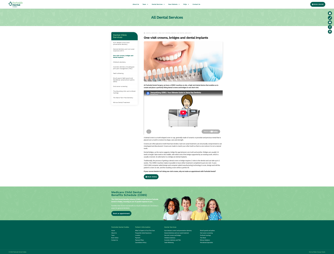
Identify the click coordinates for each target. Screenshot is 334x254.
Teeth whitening (118, 73)
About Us (136, 4)
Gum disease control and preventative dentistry (121, 43)
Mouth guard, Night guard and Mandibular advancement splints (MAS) (123, 79)
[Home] (144, 33)
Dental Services (157, 4)
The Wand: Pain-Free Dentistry (123, 97)
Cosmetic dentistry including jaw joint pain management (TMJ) (123, 67)
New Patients (173, 4)
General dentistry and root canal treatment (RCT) (123, 50)
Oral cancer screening (120, 86)
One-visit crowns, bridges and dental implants (123, 56)
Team (144, 4)
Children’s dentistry (119, 62)
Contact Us (196, 4)
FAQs (185, 4)
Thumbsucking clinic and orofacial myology (124, 92)
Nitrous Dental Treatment (121, 102)
